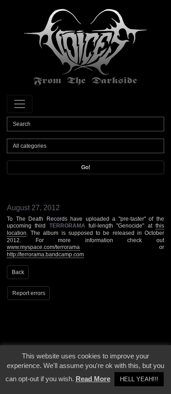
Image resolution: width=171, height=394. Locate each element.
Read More (93, 379)
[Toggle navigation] (19, 104)
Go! (85, 167)
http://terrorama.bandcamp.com (45, 254)
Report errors (28, 293)
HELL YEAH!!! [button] (139, 379)
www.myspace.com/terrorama (43, 247)
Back (18, 272)
